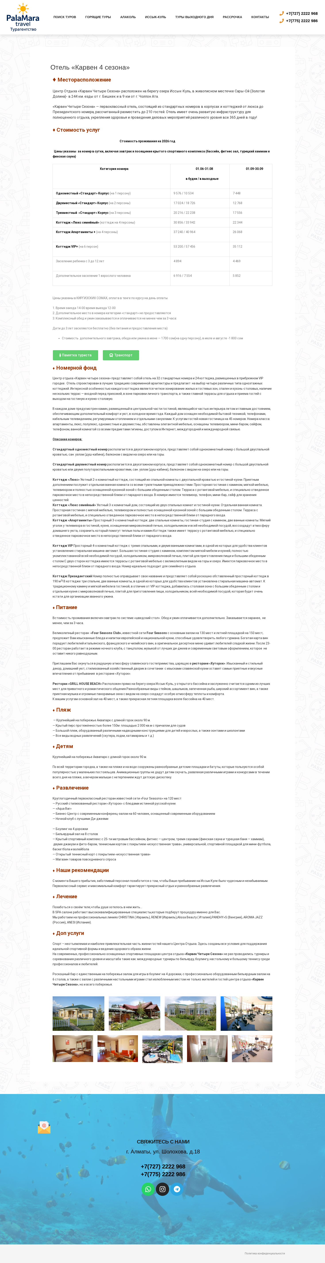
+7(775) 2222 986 (163, 1174)
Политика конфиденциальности (265, 1253)
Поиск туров (65, 17)
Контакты (260, 17)
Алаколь (128, 17)
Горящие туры (98, 17)
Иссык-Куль (155, 17)
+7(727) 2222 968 (163, 1166)
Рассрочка (232, 17)
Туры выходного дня (194, 17)
